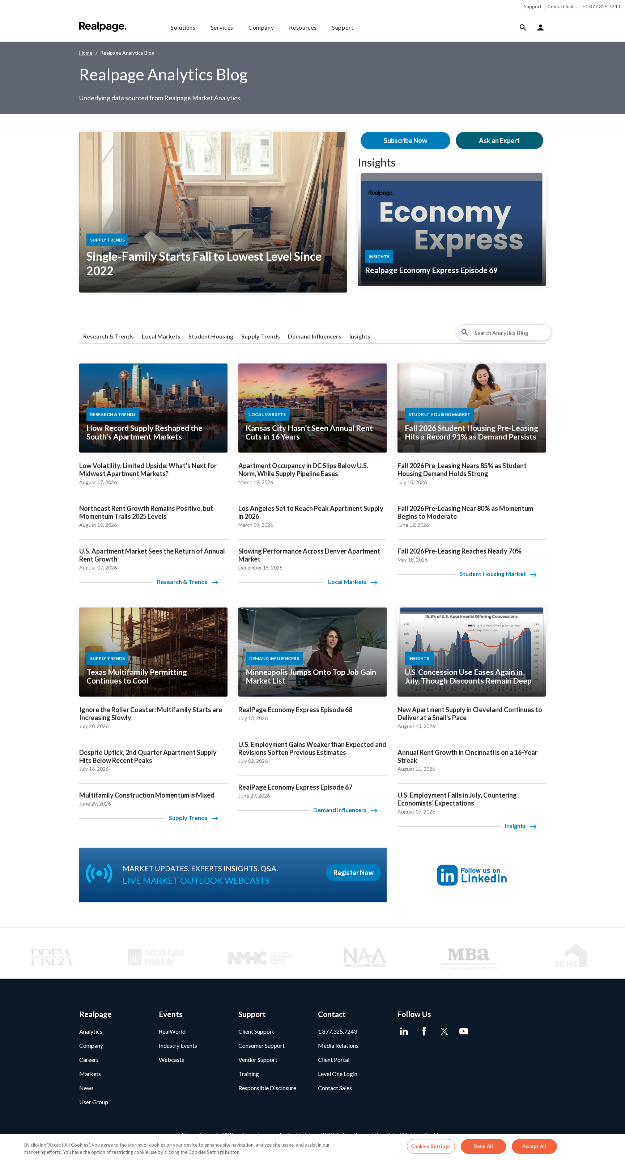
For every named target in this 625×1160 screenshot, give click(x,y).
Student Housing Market (493, 573)
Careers (89, 1059)
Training (248, 1073)
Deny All (483, 1146)
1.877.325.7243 (337, 1031)
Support (532, 6)
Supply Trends (260, 336)
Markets (90, 1073)
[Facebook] (423, 1031)
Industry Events (178, 1045)
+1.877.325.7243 (601, 6)
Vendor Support (257, 1059)
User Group (93, 1101)
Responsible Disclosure (267, 1087)
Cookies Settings (431, 1146)
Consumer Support (261, 1045)
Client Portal (333, 1059)
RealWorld (172, 1031)
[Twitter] (443, 1031)
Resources (303, 27)
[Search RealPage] (523, 27)
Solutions (183, 27)
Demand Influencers (314, 336)
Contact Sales (562, 6)
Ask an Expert (499, 140)
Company (261, 27)
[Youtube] (463, 1031)
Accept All (534, 1146)
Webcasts (171, 1059)
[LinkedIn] (403, 1031)
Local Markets (161, 336)
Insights (377, 162)
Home (86, 53)
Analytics (90, 1031)
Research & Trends (108, 336)
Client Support (256, 1031)
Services (222, 27)
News (86, 1087)
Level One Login (337, 1073)
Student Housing (210, 336)
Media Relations (338, 1045)
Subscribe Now (405, 140)
